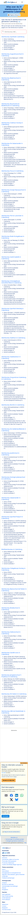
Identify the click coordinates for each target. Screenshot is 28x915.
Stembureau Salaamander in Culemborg (11, 498)
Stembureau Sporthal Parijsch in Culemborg (12, 517)
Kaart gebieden (6, 894)
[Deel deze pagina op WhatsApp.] (22, 795)
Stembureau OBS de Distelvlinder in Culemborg (13, 712)
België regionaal (17, 864)
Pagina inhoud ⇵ (15, 15)
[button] (19, 22)
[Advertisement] (14, 746)
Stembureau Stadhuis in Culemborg (13, 338)
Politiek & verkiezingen (8, 878)
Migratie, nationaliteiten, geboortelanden (13, 874)
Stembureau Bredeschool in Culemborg (11, 609)
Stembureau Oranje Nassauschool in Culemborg (14, 191)
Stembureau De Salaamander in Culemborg (12, 144)
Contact (4, 906)
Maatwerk (5, 908)
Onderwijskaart (6, 898)
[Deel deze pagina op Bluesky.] (16, 799)
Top (25, 842)
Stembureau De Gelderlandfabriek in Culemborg (14, 430)
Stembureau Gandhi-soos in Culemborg (11, 653)
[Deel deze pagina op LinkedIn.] (16, 795)
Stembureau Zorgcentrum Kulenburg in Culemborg (14, 378)
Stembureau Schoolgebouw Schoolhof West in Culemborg (11, 282)
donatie (4, 772)
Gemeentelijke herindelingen (10, 886)
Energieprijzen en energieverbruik (11, 873)
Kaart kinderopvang (7, 896)
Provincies (5, 863)
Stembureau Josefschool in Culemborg (10, 454)
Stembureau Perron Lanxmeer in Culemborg (12, 216)
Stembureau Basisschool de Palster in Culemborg (14, 590)
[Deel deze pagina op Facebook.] (11, 795)
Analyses (4, 882)
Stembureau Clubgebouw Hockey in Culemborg (13, 569)
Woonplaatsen (12, 861)
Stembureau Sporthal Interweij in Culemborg (12, 309)
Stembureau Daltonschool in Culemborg (11, 633)
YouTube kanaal (6, 909)
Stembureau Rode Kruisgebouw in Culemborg (13, 237)
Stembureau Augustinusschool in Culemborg (13, 55)
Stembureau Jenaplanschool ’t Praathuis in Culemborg (11, 676)
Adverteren (5, 904)
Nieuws (4, 888)
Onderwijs (5, 876)
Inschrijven (5, 816)
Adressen (4, 857)
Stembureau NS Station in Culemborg (14, 694)
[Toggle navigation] (22, 2)
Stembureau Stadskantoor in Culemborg (11, 357)
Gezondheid (5, 871)
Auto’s (3, 869)
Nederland (11, 863)
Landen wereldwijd (7, 864)
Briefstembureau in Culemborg (12, 549)
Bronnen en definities (8, 884)
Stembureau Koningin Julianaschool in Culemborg (13, 478)
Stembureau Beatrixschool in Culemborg (11, 79)
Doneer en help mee (8, 780)
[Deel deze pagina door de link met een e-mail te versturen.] (6, 795)
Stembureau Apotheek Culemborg (13, 37)
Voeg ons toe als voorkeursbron (12, 831)
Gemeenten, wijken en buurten (10, 859)
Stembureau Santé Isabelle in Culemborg (11, 258)
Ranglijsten (5, 889)
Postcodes (5, 861)
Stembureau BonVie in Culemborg (13, 405)
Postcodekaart (6, 899)
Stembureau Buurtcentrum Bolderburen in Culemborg (10, 104)
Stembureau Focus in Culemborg (12, 171)
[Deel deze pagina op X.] (11, 799)
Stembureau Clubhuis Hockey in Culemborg (12, 123)
